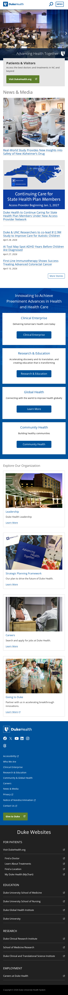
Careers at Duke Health (15, 975)
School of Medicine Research (18, 947)
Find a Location (13, 869)
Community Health (34, 444)
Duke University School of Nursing (21, 901)
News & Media (11, 788)
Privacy (7, 794)
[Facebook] (5, 738)
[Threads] (5, 745)
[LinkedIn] (22, 738)
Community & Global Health (18, 777)
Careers (7, 783)
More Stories (56, 275)
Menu (60, 4)
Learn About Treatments (18, 863)
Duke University (12, 918)
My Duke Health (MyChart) (19, 874)
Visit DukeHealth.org (14, 849)
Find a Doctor (12, 858)
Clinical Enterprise (34, 334)
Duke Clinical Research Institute (20, 938)
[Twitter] (11, 738)
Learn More (34, 409)
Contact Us (9, 805)
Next (66, 33)
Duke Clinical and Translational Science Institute (29, 956)
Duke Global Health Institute (18, 910)
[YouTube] (17, 738)
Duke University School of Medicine (22, 892)
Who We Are (9, 761)
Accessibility (9, 756)
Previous (2, 33)
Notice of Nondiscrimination (18, 800)
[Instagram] (28, 738)
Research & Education (34, 373)
